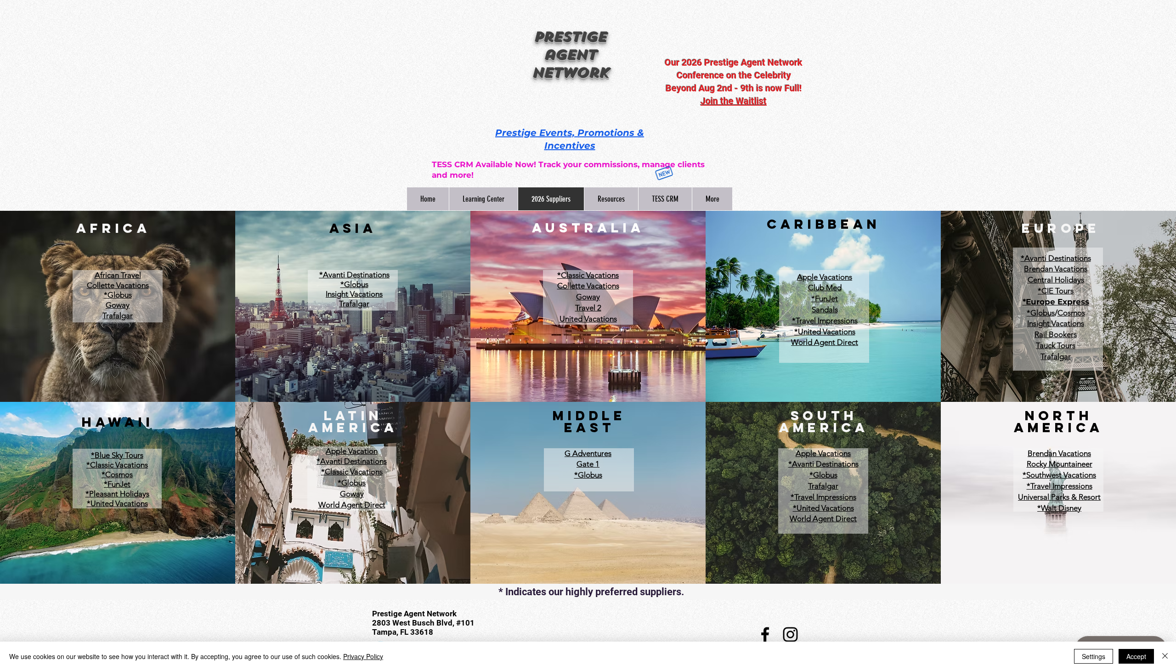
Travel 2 (588, 307)
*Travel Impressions (825, 320)
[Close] (1164, 656)
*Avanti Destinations (354, 274)
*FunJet (824, 298)
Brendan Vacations (1055, 268)
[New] (658, 173)
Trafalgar (1055, 356)
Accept (1136, 656)
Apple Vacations (824, 277)
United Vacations (588, 318)
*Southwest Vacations (1059, 474)
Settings (1093, 656)
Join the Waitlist (734, 101)
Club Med (825, 287)
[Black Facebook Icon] (765, 634)
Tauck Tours (1055, 345)
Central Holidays (1056, 279)
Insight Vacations (1055, 323)
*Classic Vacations (588, 275)
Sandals (825, 309)
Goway (588, 296)
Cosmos (1071, 312)
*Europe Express (1056, 301)
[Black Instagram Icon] (790, 634)
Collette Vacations (588, 285)
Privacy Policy (363, 656)
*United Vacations (824, 331)
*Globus (118, 294)
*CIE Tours (1056, 290)
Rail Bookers (1056, 334)
